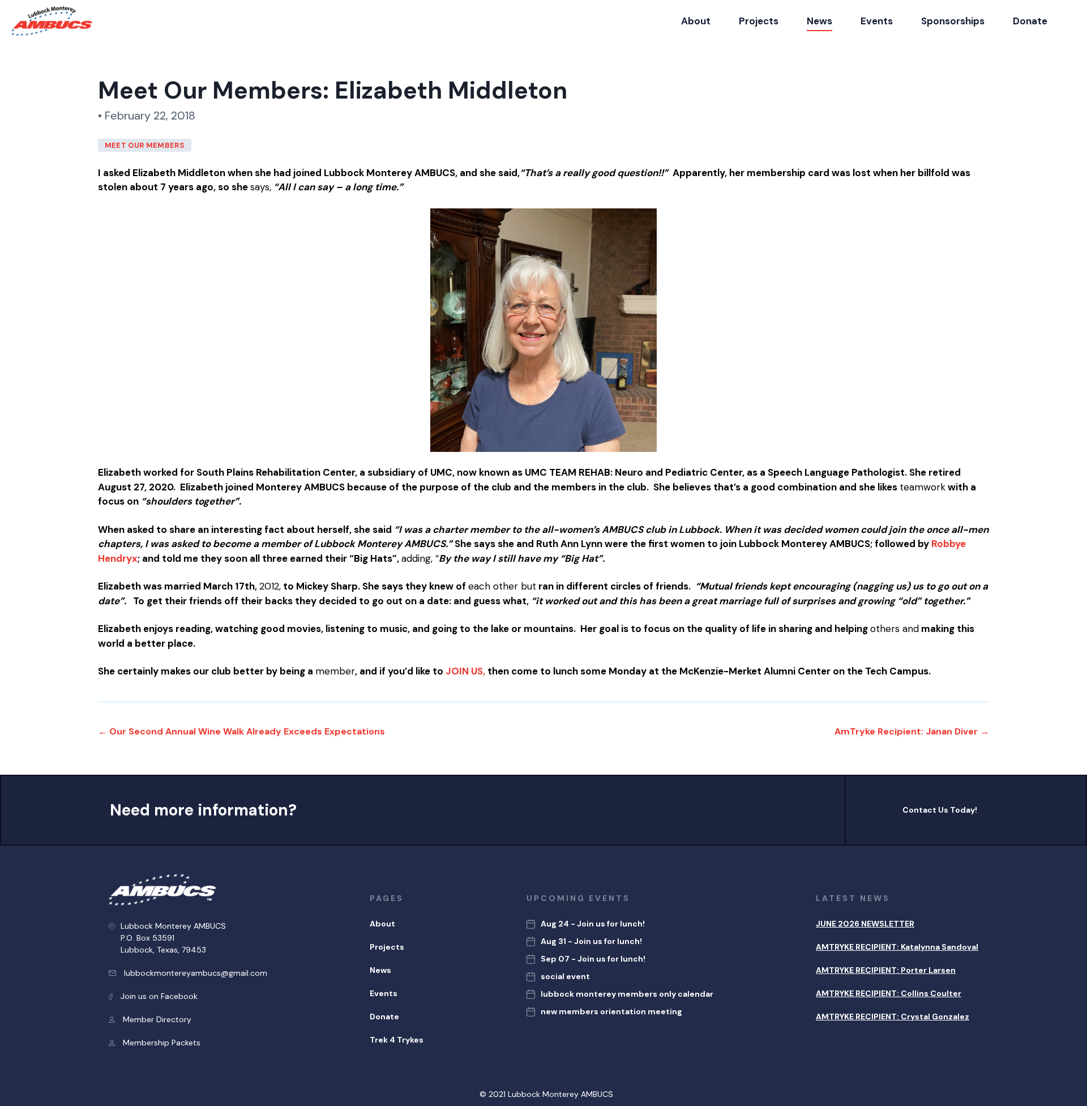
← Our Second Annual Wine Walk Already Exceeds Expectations (241, 731)
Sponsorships (953, 21)
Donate (1030, 21)
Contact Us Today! (939, 810)
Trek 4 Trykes (396, 1040)
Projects (758, 21)
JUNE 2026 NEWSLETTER (865, 924)
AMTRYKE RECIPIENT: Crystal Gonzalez (892, 1016)
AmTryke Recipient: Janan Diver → (911, 731)
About (696, 21)
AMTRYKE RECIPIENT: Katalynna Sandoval (897, 947)
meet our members (145, 145)
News (819, 21)
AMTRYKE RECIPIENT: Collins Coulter (888, 993)
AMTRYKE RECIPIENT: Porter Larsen (886, 970)
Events (877, 21)
